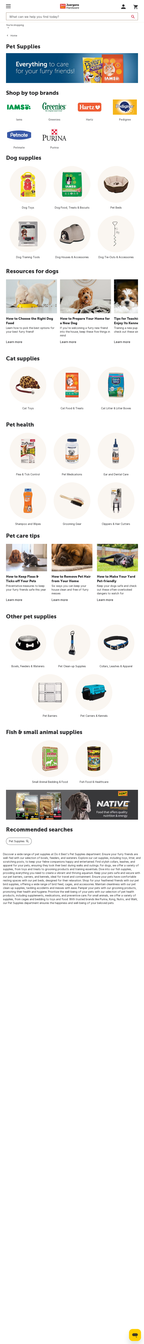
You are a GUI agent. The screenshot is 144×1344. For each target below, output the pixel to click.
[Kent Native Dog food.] (72, 805)
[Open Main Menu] (8, 6)
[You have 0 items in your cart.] (135, 6)
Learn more (14, 342)
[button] (123, 6)
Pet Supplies (17, 841)
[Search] (133, 16)
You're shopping (15, 25)
